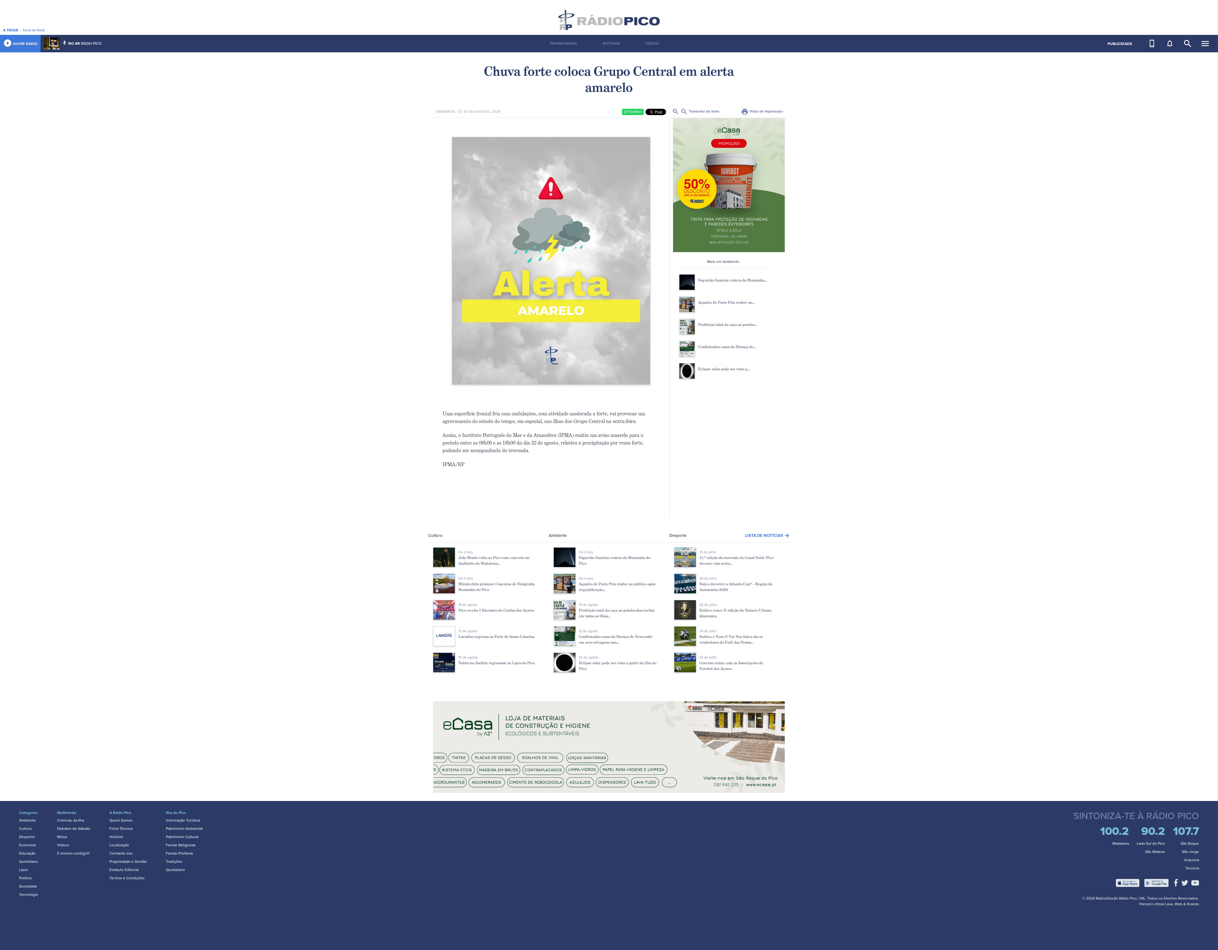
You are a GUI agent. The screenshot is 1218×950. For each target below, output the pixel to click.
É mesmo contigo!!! (73, 853)
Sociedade (28, 886)
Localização (119, 845)
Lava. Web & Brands (1182, 904)
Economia (27, 845)
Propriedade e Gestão (128, 861)
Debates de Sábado (73, 828)
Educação (27, 853)
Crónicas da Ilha (70, 820)
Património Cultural (182, 837)
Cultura (25, 828)
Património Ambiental (184, 828)
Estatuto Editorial (124, 870)
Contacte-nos (121, 853)
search (1188, 44)
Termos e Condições (127, 878)
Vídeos (63, 845)
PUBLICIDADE (1120, 44)
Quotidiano (28, 861)
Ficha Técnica (121, 828)
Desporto (27, 837)
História (116, 837)
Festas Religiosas (181, 845)
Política (25, 878)
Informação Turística (183, 820)
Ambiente (27, 820)
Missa (62, 837)
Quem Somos (121, 820)
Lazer (23, 870)
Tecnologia (28, 894)
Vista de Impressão (762, 111)
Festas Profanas (179, 853)
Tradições (174, 861)
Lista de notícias (767, 535)
